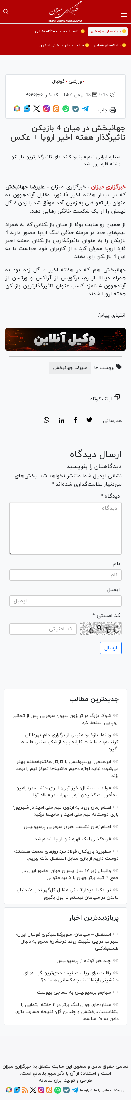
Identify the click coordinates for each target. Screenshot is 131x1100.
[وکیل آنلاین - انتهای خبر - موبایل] (65, 339)
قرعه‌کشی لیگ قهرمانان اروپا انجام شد (73, 839)
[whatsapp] (46, 421)
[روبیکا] (17, 111)
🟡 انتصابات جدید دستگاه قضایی (60, 31)
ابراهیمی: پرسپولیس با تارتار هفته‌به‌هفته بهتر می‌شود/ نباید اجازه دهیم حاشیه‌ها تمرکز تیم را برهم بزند (67, 769)
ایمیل (113, 589)
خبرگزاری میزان (108, 187)
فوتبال (58, 81)
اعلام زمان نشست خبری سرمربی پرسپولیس (67, 827)
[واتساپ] (65, 111)
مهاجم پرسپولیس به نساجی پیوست (74, 992)
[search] (6, 11)
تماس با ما (102, 1090)
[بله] (75, 111)
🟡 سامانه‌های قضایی (110, 45)
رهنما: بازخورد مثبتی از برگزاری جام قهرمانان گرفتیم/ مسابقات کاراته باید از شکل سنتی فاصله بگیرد (70, 742)
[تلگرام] (85, 111)
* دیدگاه (110, 496)
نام (116, 563)
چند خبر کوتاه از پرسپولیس (83, 961)
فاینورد (59, 195)
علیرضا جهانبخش (70, 368)
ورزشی (75, 81)
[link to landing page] (65, 11)
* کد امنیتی (106, 616)
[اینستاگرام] (46, 111)
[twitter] (89, 421)
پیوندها (118, 1090)
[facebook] (75, 421)
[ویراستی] (27, 111)
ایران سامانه (51, 1080)
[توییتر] (36, 111)
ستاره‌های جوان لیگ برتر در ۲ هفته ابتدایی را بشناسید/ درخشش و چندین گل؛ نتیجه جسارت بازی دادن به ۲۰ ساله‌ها (67, 1012)
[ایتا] (56, 111)
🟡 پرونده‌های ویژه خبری (107, 31)
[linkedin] (61, 421)
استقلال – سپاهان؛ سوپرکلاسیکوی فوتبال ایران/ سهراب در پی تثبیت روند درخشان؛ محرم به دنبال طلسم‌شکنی (67, 941)
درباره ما (86, 1090)
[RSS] (25, 1092)
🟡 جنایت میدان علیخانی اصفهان (64, 45)
